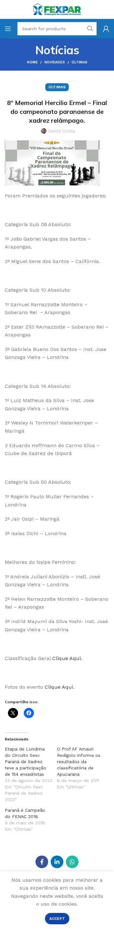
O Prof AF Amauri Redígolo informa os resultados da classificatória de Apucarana (78, 761)
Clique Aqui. (67, 658)
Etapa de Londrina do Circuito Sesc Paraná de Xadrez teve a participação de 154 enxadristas (25, 761)
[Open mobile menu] (8, 28)
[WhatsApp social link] (72, 862)
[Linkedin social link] (57, 862)
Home (32, 62)
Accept (57, 918)
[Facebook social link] (41, 862)
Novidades (54, 62)
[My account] (106, 28)
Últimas (79, 62)
